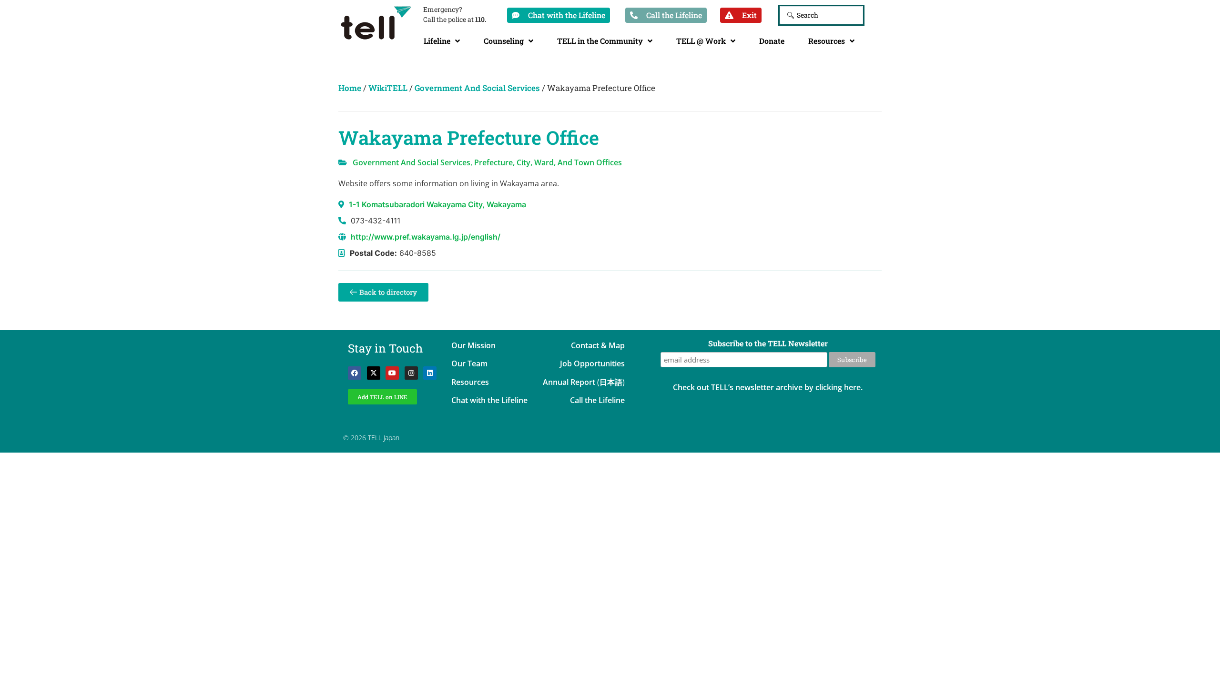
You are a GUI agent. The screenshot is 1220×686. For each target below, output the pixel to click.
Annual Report (569, 382)
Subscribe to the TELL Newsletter (768, 344)
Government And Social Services (477, 87)
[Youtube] (392, 373)
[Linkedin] (430, 373)
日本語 (611, 382)
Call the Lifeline (597, 400)
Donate (771, 41)
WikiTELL (387, 87)
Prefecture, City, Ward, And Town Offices (548, 162)
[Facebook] (354, 373)
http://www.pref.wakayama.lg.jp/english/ (425, 237)
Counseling (504, 41)
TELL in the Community (600, 41)
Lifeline (437, 41)
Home (349, 87)
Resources (826, 41)
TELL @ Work (701, 41)
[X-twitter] (373, 373)
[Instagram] (411, 373)
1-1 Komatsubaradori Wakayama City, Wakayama (437, 204)
